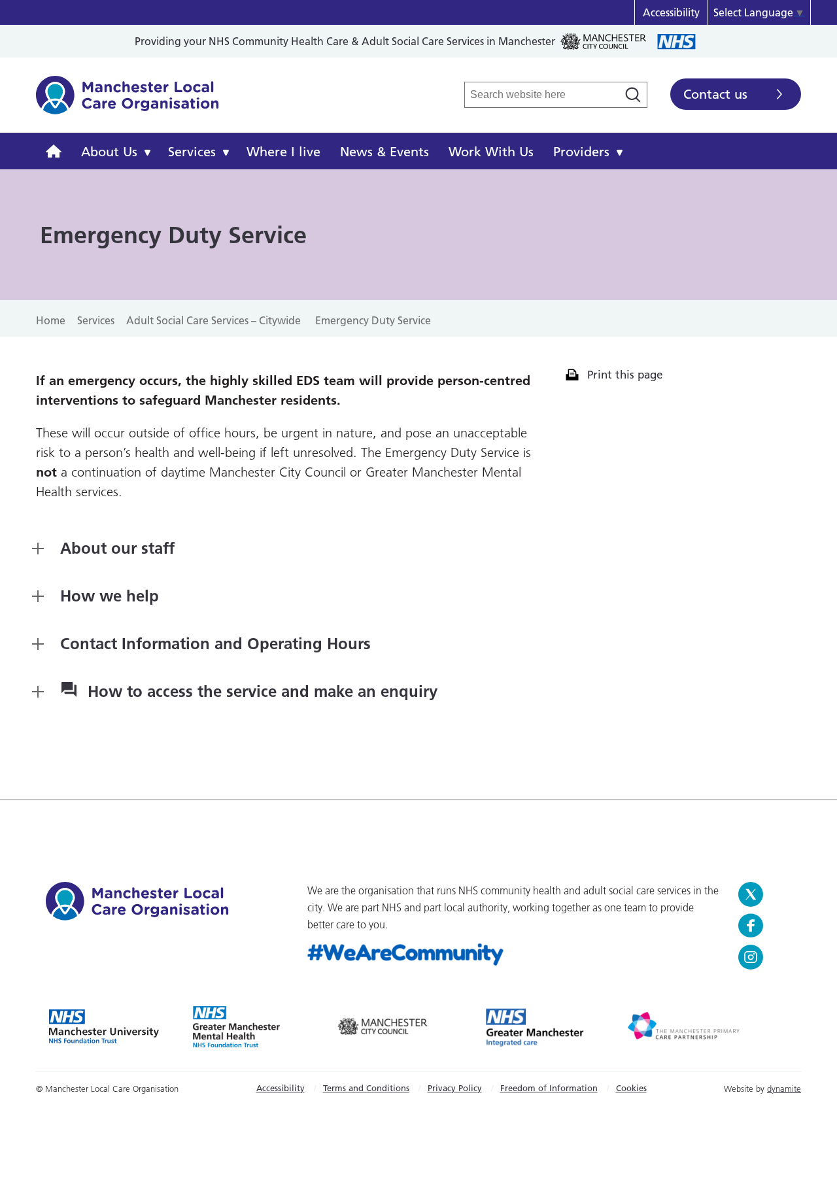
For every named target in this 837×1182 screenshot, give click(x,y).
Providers (581, 152)
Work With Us (491, 152)
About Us (109, 152)
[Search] (633, 95)
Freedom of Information (549, 1088)
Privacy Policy (455, 1088)
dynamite (784, 1088)
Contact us (715, 94)
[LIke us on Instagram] (764, 957)
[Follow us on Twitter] (764, 894)
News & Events (384, 152)
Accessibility (671, 12)
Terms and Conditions (366, 1088)
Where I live (283, 152)
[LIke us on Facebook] (764, 925)
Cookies (631, 1088)
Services (192, 152)
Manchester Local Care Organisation (127, 102)
